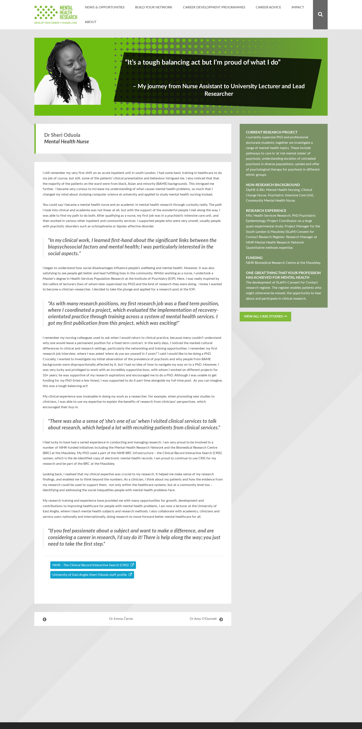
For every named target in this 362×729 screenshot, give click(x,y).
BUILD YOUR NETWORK (153, 7)
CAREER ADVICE (268, 7)
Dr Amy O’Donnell (203, 618)
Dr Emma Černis (121, 618)
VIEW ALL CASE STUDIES (264, 316)
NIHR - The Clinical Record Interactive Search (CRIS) (90, 565)
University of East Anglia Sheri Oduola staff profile (90, 574)
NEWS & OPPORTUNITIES (105, 7)
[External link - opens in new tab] (133, 591)
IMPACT (298, 7)
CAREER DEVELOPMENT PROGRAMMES (214, 7)
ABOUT (90, 22)
